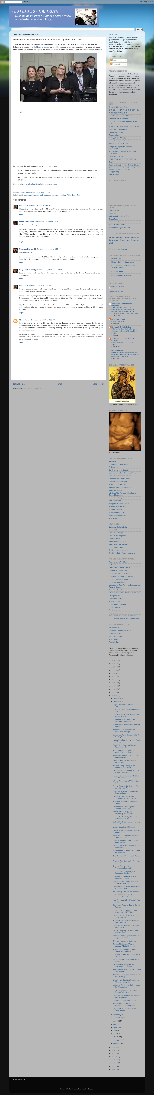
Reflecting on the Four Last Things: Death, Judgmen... (126, 836)
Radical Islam (114, 642)
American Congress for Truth (120, 631)
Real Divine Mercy (116, 222)
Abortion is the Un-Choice (118, 562)
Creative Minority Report (118, 482)
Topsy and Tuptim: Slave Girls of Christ (123, 165)
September (117, 1018)
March (116, 1037)
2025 (114, 667)
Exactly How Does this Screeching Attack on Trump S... (126, 981)
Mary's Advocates (115, 490)
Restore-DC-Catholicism (121, 327)
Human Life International (118, 579)
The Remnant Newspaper (118, 550)
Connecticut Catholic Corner (119, 479)
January (116, 1043)
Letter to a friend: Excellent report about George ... (125, 841)
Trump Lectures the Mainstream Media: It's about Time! (125, 751)
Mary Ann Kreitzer (26, 249)
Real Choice (113, 613)
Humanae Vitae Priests (117, 582)
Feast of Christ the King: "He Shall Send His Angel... (126, 777)
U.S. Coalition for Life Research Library (124, 619)
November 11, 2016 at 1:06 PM (39, 286)
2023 (114, 673)
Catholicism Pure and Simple (120, 476)
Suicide (111, 162)
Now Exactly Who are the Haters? (126, 892)
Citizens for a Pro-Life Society (120, 573)
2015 (114, 1047)
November (117, 701)
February (117, 1040)
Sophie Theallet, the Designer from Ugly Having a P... (126, 787)
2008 (114, 1069)
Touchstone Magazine (117, 515)
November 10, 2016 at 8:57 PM (49, 249)
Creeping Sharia (115, 633)
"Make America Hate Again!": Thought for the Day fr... (124, 807)
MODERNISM (114, 175)
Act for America (114, 628)
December (117, 698)
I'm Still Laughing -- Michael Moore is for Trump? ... (126, 932)
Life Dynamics (114, 596)
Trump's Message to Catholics (124, 941)
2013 (114, 1053)
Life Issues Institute (116, 598)
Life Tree (112, 213)
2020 (114, 683)
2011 (114, 1060)
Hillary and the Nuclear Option (124, 1000)
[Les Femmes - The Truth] (110, 289)
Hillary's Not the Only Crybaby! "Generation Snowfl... (124, 877)
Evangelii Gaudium (116, 132)
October (116, 1015)
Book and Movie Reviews (118, 119)
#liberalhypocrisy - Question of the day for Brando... (126, 761)
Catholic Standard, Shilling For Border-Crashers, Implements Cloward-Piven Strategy (124, 331)
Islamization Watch (116, 636)
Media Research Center (118, 541)
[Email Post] (49, 192)
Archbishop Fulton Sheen (118, 464)
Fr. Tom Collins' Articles (118, 138)
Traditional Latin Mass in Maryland (122, 553)
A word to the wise (117, 321)
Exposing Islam (114, 135)
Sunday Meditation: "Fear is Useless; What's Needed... (124, 945)
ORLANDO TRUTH (116, 156)
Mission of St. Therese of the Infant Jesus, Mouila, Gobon (122, 494)
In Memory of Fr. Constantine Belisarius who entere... (124, 720)
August (116, 1021)
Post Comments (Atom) (33, 389)
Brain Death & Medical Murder (120, 116)
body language (43, 47)
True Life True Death (117, 225)
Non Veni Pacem (115, 501)
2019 (114, 686)
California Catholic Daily (118, 527)
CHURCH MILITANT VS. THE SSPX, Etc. (124, 110)
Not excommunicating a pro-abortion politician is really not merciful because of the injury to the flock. (124, 354)
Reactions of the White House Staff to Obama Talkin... (126, 887)
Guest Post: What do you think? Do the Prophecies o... (126, 736)
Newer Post (19, 384)
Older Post (98, 384)
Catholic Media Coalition (118, 249)
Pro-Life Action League (117, 604)
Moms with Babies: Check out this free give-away (126, 756)
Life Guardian (114, 210)
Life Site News (114, 538)
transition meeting (59, 195)
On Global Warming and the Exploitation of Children (123, 965)
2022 (114, 676)
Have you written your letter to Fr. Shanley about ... (125, 792)
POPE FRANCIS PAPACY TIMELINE (122, 159)
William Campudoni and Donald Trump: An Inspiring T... (125, 950)
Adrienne (23, 206)
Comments (116, 64)
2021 (114, 680)
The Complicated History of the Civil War (124, 126)
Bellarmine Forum (115, 467)
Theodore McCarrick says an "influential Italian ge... (124, 731)
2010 (114, 1063)
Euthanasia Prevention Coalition (121, 576)
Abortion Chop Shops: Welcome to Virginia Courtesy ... (126, 937)
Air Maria (112, 461)
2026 (114, 664)
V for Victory (113, 518)
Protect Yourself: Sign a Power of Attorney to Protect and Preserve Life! (124, 240)
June (115, 1027)
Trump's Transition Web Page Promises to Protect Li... (124, 867)
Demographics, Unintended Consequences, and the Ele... (125, 797)
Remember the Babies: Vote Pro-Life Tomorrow (125, 916)
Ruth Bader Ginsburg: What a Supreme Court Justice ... (124, 896)
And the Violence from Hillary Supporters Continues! (124, 872)
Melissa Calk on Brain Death (119, 216)
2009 (114, 1066)
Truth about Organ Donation (119, 228)
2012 (114, 1057)
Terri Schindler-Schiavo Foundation (122, 616)
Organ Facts (113, 219)
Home (59, 384)
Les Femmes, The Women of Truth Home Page (123, 267)
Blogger (90, 1089)
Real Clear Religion (116, 547)
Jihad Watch (113, 639)
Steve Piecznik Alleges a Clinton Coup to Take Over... (125, 991)
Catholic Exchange (116, 533)
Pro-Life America (115, 607)
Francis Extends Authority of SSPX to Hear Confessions (126, 772)
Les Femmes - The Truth (116, 286)
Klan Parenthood (115, 590)
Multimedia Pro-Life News (118, 544)
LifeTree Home (117, 271)
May (115, 1030)
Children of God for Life (118, 571)
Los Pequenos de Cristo (121, 275)
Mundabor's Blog (115, 498)
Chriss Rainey (25, 320)
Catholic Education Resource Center (123, 473)
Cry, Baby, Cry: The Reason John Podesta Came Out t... (125, 882)
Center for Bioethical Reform (120, 568)
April (115, 1034)
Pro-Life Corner (115, 610)
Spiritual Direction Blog (117, 506)
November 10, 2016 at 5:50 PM (39, 206)
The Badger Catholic (117, 512)
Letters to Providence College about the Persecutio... (126, 986)
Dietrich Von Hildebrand (118, 129)
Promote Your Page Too (116, 291)
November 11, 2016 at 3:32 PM (43, 320)
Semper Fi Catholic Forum (119, 504)
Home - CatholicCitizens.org (122, 262)
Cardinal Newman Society (118, 470)
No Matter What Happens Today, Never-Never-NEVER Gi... (125, 911)
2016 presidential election (29, 195)
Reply (21, 214)
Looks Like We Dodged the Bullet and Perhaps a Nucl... (125, 818)
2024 (114, 670)
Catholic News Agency (117, 536)
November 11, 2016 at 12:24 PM (49, 270)
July (115, 1024)
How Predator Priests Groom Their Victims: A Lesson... (126, 715)
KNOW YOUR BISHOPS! (118, 144)
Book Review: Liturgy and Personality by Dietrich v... (123, 813)
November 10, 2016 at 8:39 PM (46, 222)
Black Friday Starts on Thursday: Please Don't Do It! (125, 746)
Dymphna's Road (118, 319)
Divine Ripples (117, 350)
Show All (138, 278)
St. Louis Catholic (115, 509)
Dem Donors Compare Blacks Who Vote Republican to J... (126, 996)
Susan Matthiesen (26, 222)
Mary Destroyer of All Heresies (120, 487)
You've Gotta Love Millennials (124, 827)
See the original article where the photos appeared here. (35, 184)
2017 (114, 692)
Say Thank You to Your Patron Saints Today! (124, 1010)
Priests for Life (114, 601)
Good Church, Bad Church (119, 141)
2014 (114, 1050)
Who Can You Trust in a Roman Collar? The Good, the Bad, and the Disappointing (124, 170)
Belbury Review (115, 565)
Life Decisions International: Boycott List (124, 593)
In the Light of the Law (117, 484)
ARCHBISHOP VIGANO (118, 113)
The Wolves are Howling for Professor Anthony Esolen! (124, 1004)
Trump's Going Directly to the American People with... (124, 767)
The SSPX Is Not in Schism (119, 107)
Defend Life (116, 258)
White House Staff (73, 195)
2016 (114, 695)
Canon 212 (113, 530)
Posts (114, 60)
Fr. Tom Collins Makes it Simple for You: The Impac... (126, 921)
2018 (114, 689)
